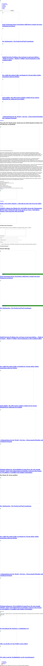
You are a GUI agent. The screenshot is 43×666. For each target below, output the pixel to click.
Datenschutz (4, 662)
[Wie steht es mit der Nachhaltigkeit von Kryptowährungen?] (21, 650)
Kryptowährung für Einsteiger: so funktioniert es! (14, 628)
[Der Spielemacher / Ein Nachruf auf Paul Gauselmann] (22, 33)
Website (1, 242)
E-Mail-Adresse (3, 239)
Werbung (3, 663)
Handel (3, 7)
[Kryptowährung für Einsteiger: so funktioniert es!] (21, 621)
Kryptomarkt (4, 3)
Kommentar (2, 235)
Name (1, 237)
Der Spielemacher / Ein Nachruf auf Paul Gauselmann (17, 41)
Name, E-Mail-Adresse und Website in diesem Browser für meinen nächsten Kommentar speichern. (19, 244)
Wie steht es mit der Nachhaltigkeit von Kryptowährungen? (17, 657)
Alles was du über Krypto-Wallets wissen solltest (14, 643)
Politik (3, 8)
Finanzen (3, 5)
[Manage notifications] (2, 664)
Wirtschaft (4, 6)
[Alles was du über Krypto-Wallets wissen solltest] (21, 636)
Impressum (4, 661)
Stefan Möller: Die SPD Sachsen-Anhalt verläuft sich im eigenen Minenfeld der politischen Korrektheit (20, 98)
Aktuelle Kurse (5, 4)
